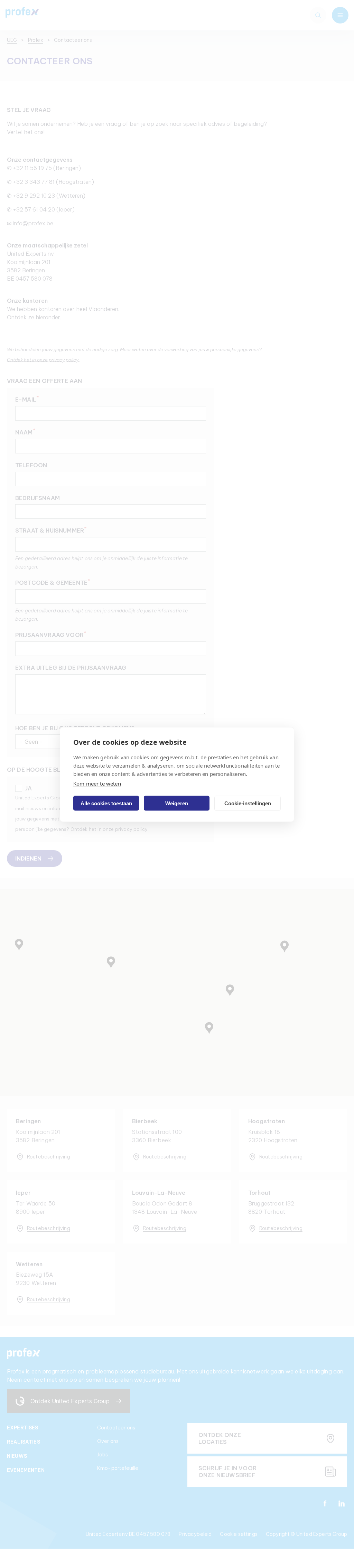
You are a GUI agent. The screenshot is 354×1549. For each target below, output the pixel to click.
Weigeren (176, 803)
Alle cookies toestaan (106, 803)
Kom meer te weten (97, 783)
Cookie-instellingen (247, 803)
